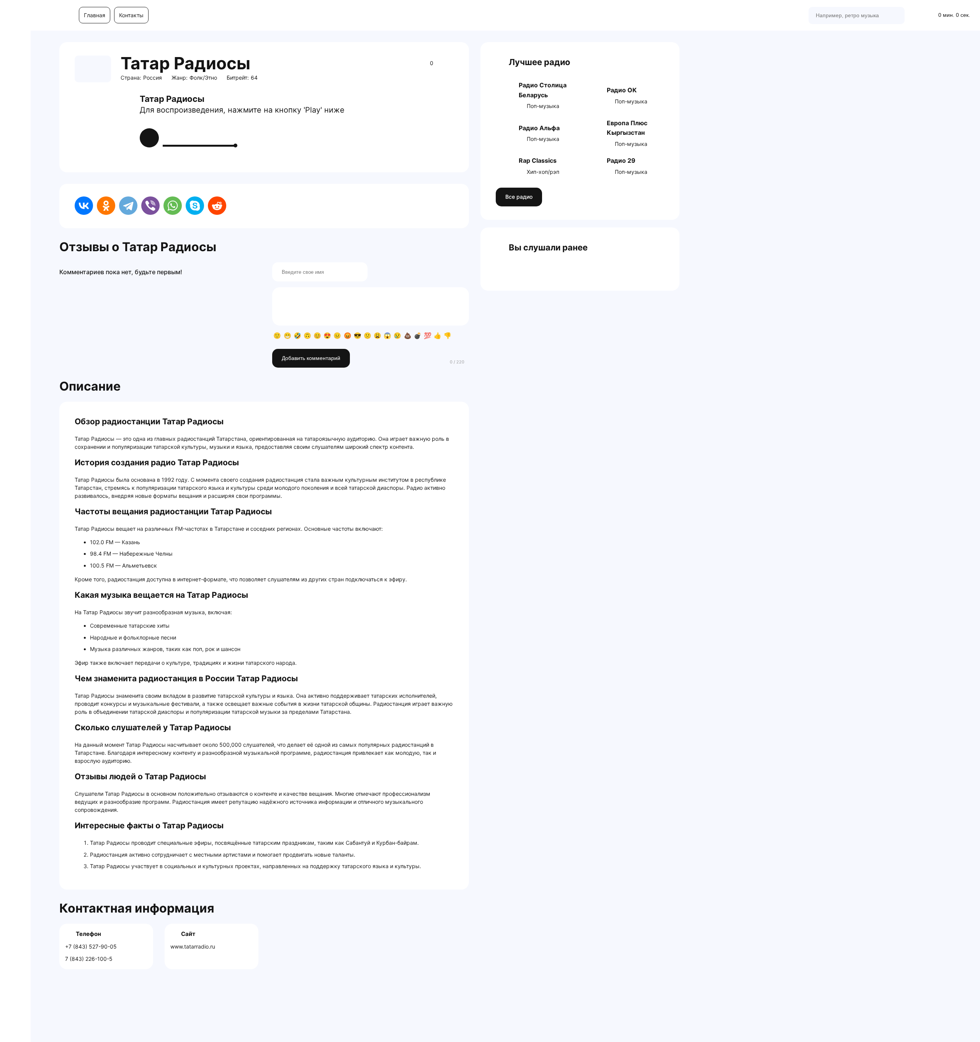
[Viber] (150, 205)
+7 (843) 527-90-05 (91, 946)
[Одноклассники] (106, 205)
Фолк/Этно (203, 77)
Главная (94, 15)
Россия (152, 77)
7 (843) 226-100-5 (89, 958)
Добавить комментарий (311, 358)
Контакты (131, 15)
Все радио (518, 196)
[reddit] (217, 205)
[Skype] (195, 205)
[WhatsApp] (172, 205)
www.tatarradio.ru (192, 946)
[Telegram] (128, 205)
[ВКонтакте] (84, 205)
